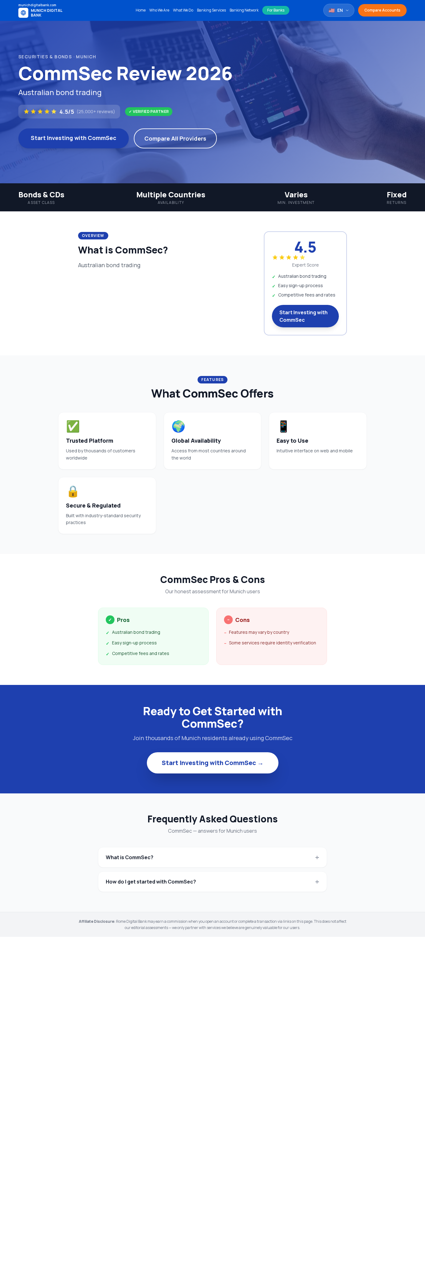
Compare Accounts (382, 10)
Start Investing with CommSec (73, 138)
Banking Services (211, 10)
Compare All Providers (175, 138)
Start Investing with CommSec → (213, 762)
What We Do (183, 10)
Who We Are (159, 10)
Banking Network (244, 10)
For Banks (275, 10)
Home (141, 10)
